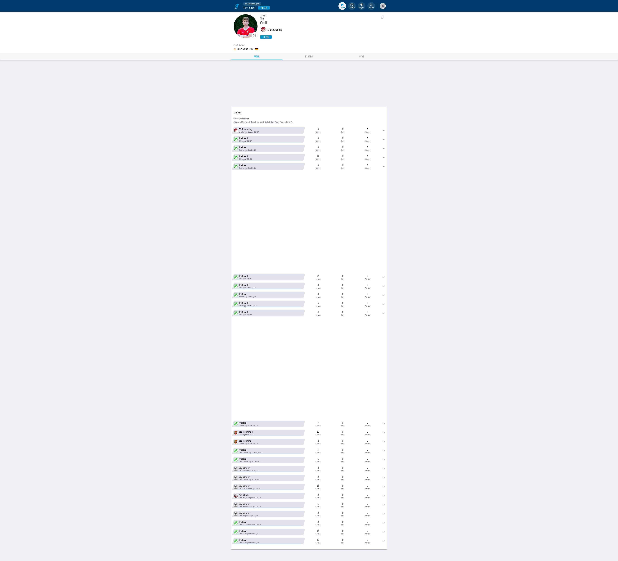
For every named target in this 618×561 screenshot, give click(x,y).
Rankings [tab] (309, 56)
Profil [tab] (257, 56)
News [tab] (361, 56)
